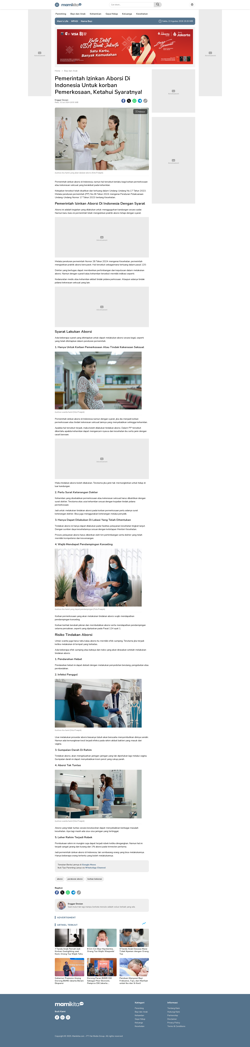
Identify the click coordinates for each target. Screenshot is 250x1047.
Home (57, 70)
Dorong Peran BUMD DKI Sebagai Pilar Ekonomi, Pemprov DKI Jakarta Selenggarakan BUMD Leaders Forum (99, 983)
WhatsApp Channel (95, 867)
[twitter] (129, 101)
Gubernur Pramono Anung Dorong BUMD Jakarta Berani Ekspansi (69, 981)
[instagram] (68, 1017)
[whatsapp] (134, 101)
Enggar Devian (61, 100)
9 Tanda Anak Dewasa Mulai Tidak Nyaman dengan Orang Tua (134, 951)
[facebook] (123, 101)
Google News (89, 864)
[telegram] (140, 101)
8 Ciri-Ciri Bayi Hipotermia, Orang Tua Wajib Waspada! (100, 950)
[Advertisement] (102, 237)
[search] (158, 4)
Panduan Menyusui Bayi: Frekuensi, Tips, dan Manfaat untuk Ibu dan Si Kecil (134, 981)
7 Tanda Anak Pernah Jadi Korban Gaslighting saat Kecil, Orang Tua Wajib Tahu (69, 951)
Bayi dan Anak (71, 70)
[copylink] (145, 101)
